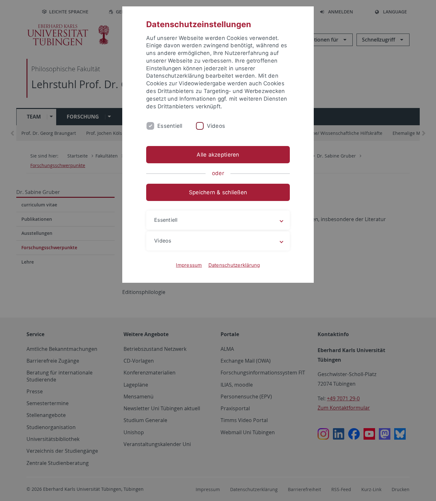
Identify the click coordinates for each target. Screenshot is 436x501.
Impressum (189, 265)
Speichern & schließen (218, 192)
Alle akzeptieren (218, 154)
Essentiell (170, 126)
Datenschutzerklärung (234, 265)
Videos (216, 126)
